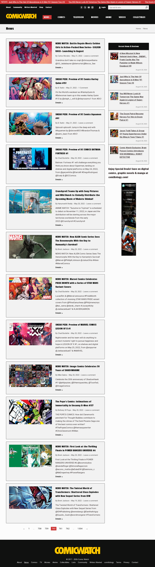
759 (46, 528)
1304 (80, 528)
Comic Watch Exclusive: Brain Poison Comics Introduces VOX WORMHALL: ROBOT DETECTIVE (133, 152)
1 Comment (83, 88)
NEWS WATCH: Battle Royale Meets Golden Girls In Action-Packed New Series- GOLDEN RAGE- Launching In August (78, 47)
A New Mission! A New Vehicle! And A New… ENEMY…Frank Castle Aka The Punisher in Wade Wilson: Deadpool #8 (133, 59)
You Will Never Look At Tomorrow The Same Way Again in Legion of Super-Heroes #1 (81, 2)
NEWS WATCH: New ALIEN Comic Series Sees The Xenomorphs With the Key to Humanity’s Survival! (77, 240)
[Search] (146, 7)
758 (39, 528)
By (62, 56)
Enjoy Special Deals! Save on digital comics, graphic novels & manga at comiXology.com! (128, 173)
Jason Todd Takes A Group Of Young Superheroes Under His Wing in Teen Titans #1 (133, 134)
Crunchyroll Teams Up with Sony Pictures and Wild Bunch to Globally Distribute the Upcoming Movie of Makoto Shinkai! (77, 195)
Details (58, 67)
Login (103, 7)
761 (60, 528)
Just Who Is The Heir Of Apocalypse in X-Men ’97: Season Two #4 (131, 80)
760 (53, 528)
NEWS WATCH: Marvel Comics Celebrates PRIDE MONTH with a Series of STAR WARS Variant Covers (76, 283)
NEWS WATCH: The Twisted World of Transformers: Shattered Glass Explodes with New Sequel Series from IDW (77, 492)
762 (68, 528)
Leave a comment (91, 56)
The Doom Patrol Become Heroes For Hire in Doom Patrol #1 (131, 117)
